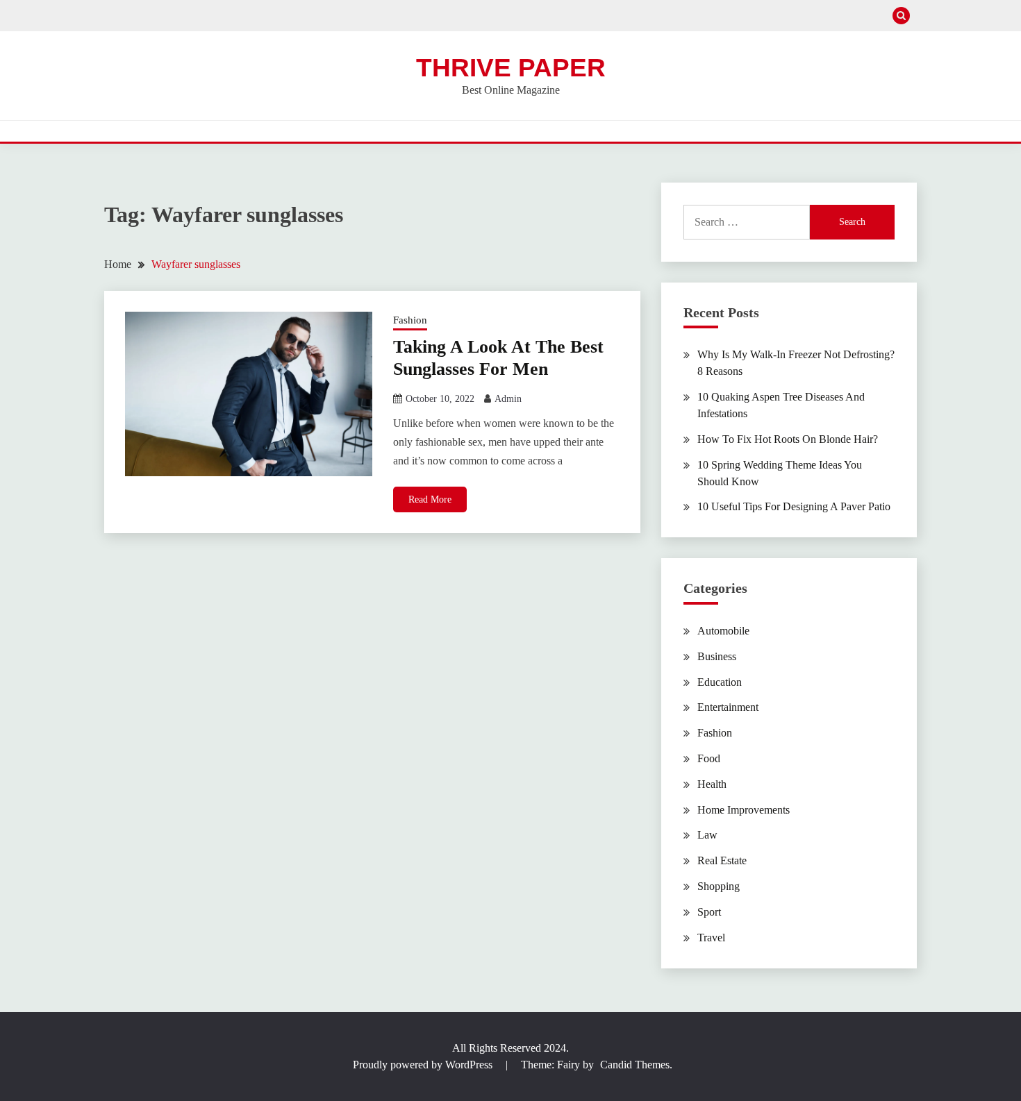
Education (719, 682)
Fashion (410, 320)
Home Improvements (743, 810)
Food (708, 758)
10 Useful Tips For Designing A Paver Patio (793, 506)
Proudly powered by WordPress (424, 1064)
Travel (711, 937)
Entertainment (727, 707)
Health (712, 784)
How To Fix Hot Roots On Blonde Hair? (787, 439)
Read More (429, 499)
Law (707, 835)
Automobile (723, 631)
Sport (709, 912)
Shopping (718, 886)
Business (716, 656)
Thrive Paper (511, 67)
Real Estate (722, 860)
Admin (508, 399)
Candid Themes (635, 1064)
